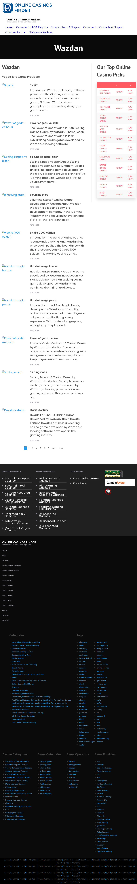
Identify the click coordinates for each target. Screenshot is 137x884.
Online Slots (7, 580)
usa (98, 722)
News (14, 677)
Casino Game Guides (11, 570)
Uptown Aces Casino (104, 129)
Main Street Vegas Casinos (17, 529)
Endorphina (102, 780)
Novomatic (101, 803)
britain (82, 664)
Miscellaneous (18, 671)
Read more (34, 115)
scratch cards (46, 777)
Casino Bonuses (19, 648)
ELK (98, 777)
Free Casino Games (86, 478)
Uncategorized (18, 719)
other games (45, 771)
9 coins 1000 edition (42, 232)
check (81, 684)
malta (81, 745)
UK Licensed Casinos (52, 521)
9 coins (34, 85)
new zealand (102, 658)
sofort (99, 703)
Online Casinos (11, 796)
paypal (99, 674)
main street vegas (87, 741)
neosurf (100, 652)
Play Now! (130, 92)
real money (101, 684)
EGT (98, 774)
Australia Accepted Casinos (18, 480)
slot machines (46, 780)
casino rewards (85, 677)
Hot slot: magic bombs (43, 266)
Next (54, 448)
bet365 (72, 761)
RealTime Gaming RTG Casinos (51, 508)
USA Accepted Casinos (48, 527)
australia (83, 652)
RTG (7, 809)
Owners (15, 687)
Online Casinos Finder (24, 19)
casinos (82, 680)
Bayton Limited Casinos (15, 487)
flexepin (82, 706)
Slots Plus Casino (105, 100)
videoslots (73, 784)
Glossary (5, 560)
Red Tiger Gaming (104, 829)
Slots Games (7, 585)
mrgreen (72, 774)
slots (99, 700)
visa (98, 725)
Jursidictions (17, 668)
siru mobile (101, 690)
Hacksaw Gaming (104, 784)
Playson (100, 812)
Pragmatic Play (103, 819)
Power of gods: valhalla (44, 123)
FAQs (4, 555)
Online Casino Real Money (23, 684)
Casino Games (8, 575)
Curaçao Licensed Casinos (17, 508)
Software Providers (20, 709)
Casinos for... (13, 32)
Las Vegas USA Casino (105, 92)
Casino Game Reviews (11, 565)
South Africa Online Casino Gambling (27, 712)
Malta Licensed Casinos (49, 480)
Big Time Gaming (104, 768)
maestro (82, 738)
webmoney (101, 729)
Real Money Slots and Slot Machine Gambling (31, 696)
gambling (83, 712)
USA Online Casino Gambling (24, 722)
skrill (99, 693)
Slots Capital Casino (103, 148)
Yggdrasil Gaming (104, 851)
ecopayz (82, 696)
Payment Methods (20, 690)
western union (103, 732)
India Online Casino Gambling (24, 664)
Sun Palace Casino (105, 108)
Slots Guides (7, 590)
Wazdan (100, 845)
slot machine (102, 696)
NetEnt (100, 793)
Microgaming (102, 645)
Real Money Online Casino (23, 693)
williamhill (73, 787)
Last (61, 448)
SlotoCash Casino (105, 139)
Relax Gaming (103, 832)
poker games (45, 774)
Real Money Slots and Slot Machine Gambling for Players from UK (39, 703)
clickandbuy (84, 687)
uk (98, 712)
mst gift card (102, 648)
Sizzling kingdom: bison (44, 157)
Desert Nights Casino (103, 168)
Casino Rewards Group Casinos (16, 501)
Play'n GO (101, 809)
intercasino (74, 771)
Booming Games (104, 771)
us (98, 719)
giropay (82, 716)
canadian (83, 671)
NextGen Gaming (104, 796)
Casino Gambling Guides (22, 652)
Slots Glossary (8, 605)
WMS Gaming (103, 848)
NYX (98, 806)
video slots (45, 790)
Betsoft (100, 764)
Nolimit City (102, 800)
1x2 (98, 761)
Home (9, 27)
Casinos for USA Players (32, 27)
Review (119, 92)
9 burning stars (39, 194)
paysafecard (102, 677)
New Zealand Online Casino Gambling (28, 674)
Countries (16, 661)
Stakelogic (101, 838)
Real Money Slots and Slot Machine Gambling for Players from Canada (41, 700)
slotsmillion (74, 780)
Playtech (9, 803)
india (81, 722)
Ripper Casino (103, 194)
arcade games (46, 761)
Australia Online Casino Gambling (26, 642)
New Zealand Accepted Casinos (51, 494)
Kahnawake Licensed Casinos (16, 522)
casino (82, 674)
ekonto (82, 700)
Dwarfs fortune (39, 410)
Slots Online (7, 595)
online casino (102, 664)
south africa (102, 706)
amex (81, 645)
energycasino (75, 764)
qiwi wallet (101, 680)
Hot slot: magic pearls (43, 300)
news (99, 661)
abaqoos (83, 642)
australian (83, 655)
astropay (83, 648)
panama (100, 671)
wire (98, 735)
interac (82, 729)
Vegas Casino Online (103, 118)
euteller (82, 703)
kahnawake (84, 732)
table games (45, 784)
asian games (45, 764)
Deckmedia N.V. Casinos (15, 515)
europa (72, 768)
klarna (81, 735)
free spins (83, 709)
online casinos (103, 668)
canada (82, 668)
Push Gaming (102, 822)
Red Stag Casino (104, 177)
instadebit (83, 725)
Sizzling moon (38, 372)
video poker (45, 787)
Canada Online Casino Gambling (25, 645)
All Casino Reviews (40, 32)
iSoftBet (100, 787)
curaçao (82, 690)
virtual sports (46, 793)
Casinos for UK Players (66, 27)
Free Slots (79, 483)
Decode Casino (103, 186)
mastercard (101, 642)
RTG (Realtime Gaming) (107, 835)
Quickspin (101, 825)
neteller (100, 655)
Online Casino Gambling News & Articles (29, 680)
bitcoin (82, 661)
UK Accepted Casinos (47, 515)
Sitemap (5, 615)
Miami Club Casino (105, 158)
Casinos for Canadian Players (103, 27)
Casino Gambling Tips (21, 655)
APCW (4, 610)
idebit (81, 719)
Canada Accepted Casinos (17, 494)
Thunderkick (102, 841)
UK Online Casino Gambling (23, 716)
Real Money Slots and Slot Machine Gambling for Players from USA (40, 706)
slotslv (72, 777)
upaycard (101, 716)
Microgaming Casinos (48, 487)
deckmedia (83, 693)
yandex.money (103, 738)
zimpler (100, 741)
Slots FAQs (6, 600)
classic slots (45, 768)
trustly (99, 709)
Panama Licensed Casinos (51, 501)
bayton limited (85, 658)
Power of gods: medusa (44, 338)
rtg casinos (101, 687)
